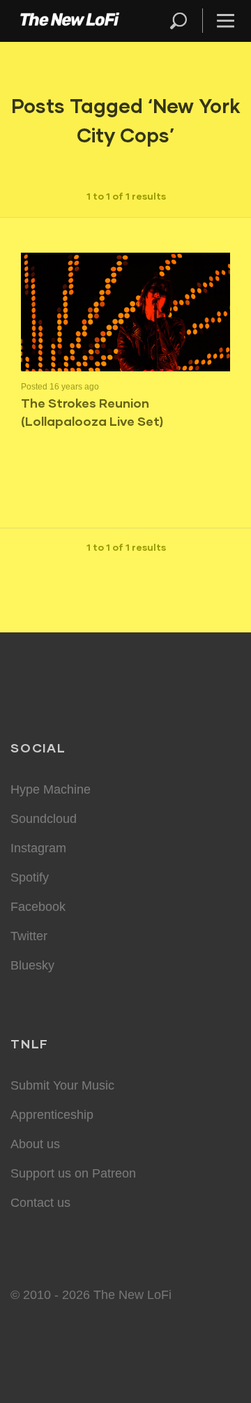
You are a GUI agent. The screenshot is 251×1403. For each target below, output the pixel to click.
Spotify (29, 877)
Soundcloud (43, 819)
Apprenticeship (51, 1115)
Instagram (38, 848)
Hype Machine (50, 789)
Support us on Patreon (73, 1173)
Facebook (38, 907)
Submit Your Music (62, 1085)
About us (35, 1144)
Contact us (40, 1203)
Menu (225, 20)
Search (179, 20)
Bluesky (32, 965)
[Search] (184, 20)
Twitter (28, 936)
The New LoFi (69, 21)
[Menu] (219, 20)
